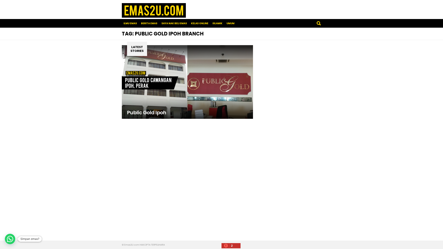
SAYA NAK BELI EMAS (174, 23)
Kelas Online (199, 23)
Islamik (217, 23)
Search (318, 23)
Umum (230, 23)
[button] (10, 239)
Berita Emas (149, 23)
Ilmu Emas (130, 23)
